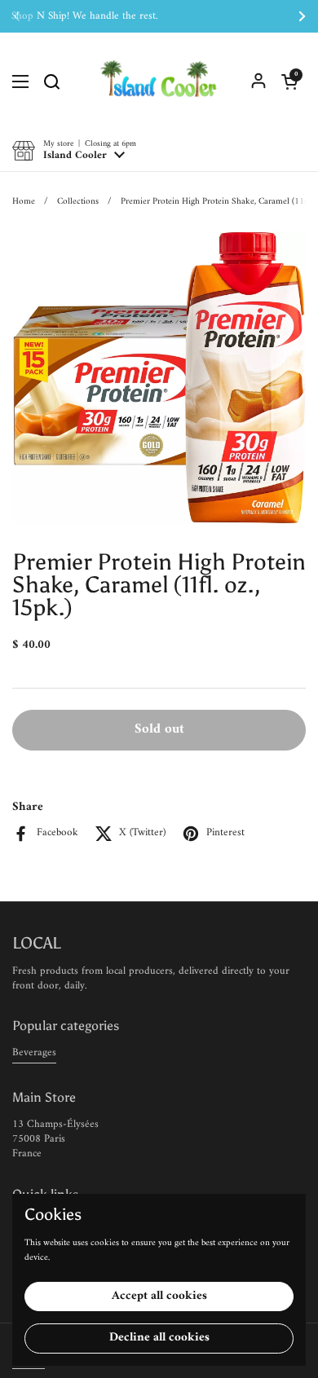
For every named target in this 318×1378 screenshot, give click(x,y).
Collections (78, 201)
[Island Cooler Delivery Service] (159, 81)
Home (23, 201)
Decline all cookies (159, 1338)
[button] (289, 81)
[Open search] (51, 81)
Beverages (34, 1052)
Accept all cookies (159, 1296)
